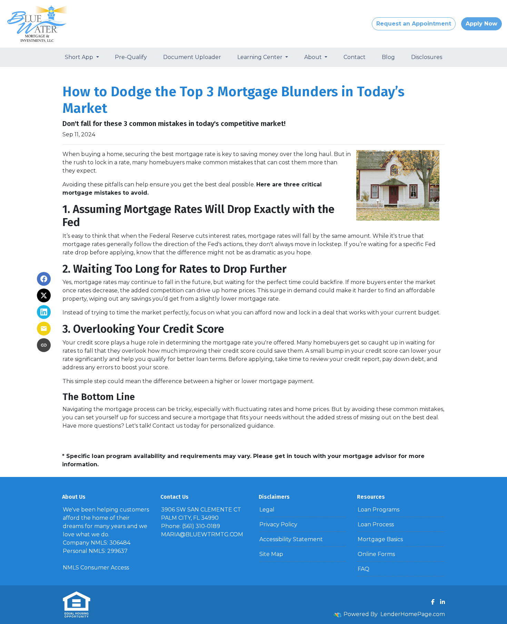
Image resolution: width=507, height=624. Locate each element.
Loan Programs (378, 509)
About (313, 57)
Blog (388, 57)
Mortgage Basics (380, 539)
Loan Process (376, 524)
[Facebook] (433, 602)
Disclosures (426, 57)
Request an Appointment (413, 23)
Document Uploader (192, 57)
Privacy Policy (278, 524)
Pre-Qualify (131, 57)
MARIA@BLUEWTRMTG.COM (202, 534)
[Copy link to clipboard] (44, 345)
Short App (80, 57)
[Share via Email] (44, 328)
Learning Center (260, 57)
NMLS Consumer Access (96, 567)
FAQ (363, 569)
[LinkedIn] (442, 602)
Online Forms (376, 554)
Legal (267, 509)
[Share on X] (44, 295)
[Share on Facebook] (44, 279)
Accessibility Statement (291, 539)
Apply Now (481, 23)
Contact (355, 57)
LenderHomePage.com (412, 614)
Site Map (271, 554)
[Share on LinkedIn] (44, 312)
